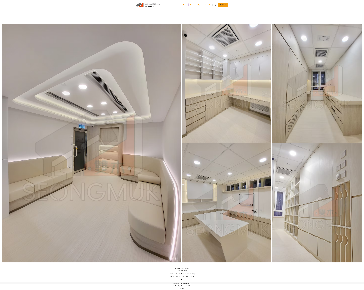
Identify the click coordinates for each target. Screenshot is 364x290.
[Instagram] (216, 5)
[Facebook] (213, 5)
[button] (192, 5)
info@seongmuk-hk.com (182, 268)
